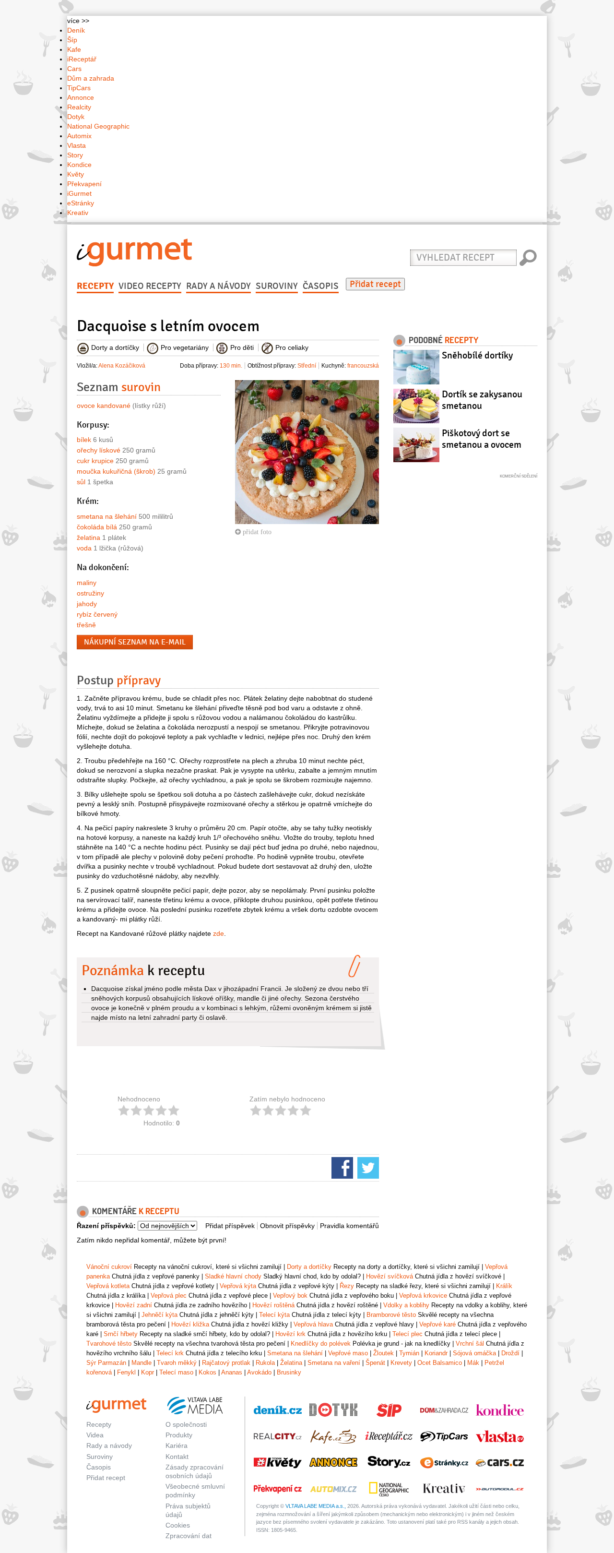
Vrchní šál (470, 1343)
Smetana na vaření (333, 1362)
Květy (75, 174)
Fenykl (126, 1372)
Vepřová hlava (313, 1324)
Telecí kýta (274, 1314)
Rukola (265, 1362)
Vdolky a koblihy (406, 1305)
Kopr (147, 1372)
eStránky (80, 203)
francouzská (363, 365)
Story (75, 155)
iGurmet (79, 193)
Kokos (207, 1372)
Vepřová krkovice (423, 1295)
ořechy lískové (98, 450)
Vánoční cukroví (109, 1266)
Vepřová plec (169, 1295)
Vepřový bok (290, 1295)
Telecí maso (176, 1372)
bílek (84, 439)
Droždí (510, 1353)
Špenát (375, 1362)
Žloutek (383, 1353)
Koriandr (436, 1353)
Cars (74, 68)
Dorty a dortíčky (309, 1266)
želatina (88, 537)
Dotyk (75, 116)
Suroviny (277, 286)
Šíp (72, 40)
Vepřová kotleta (108, 1286)
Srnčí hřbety (121, 1334)
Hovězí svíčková (389, 1276)
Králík (504, 1286)
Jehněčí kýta (159, 1314)
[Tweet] (367, 1167)
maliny (86, 582)
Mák (473, 1362)
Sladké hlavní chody (233, 1276)
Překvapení (84, 184)
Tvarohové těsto (108, 1343)
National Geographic (98, 126)
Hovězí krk (290, 1334)
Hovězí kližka (190, 1324)
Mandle (141, 1362)
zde (218, 933)
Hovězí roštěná (273, 1305)
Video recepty (149, 286)
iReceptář (81, 59)
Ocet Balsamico (439, 1362)
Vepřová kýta (238, 1286)
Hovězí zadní (133, 1305)
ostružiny (90, 593)
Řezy (347, 1286)
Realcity (79, 107)
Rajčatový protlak (226, 1362)
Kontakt (177, 1456)
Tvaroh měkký (177, 1362)
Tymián (409, 1353)
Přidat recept (375, 284)
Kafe (74, 49)
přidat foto (256, 531)
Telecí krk (170, 1353)
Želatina (291, 1362)
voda (84, 548)
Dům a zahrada (90, 78)
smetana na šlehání (107, 516)
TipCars (79, 88)
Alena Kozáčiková (121, 365)
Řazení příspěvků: (106, 1226)
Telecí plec (407, 1334)
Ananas (231, 1372)
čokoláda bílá (97, 527)
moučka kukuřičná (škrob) (116, 471)
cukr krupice (95, 461)
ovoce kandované (103, 405)
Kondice (79, 164)
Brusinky (289, 1372)
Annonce (80, 97)
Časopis (321, 286)
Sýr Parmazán (106, 1362)
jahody (87, 604)
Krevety (401, 1362)
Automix (79, 136)
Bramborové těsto (391, 1314)
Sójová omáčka (474, 1353)
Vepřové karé (437, 1324)
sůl (81, 482)
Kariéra (176, 1445)
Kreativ (77, 212)
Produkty (178, 1435)
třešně (86, 625)
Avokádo (259, 1372)
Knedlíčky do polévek (321, 1343)
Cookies (177, 1525)
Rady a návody (218, 286)
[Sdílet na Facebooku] (341, 1167)
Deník (76, 30)
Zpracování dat (188, 1536)
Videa (95, 1435)
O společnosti (186, 1424)
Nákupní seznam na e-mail (135, 642)
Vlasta (76, 145)
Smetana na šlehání (295, 1353)
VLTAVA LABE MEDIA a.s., (315, 1506)
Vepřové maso (348, 1353)
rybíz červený (97, 614)
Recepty (95, 286)
